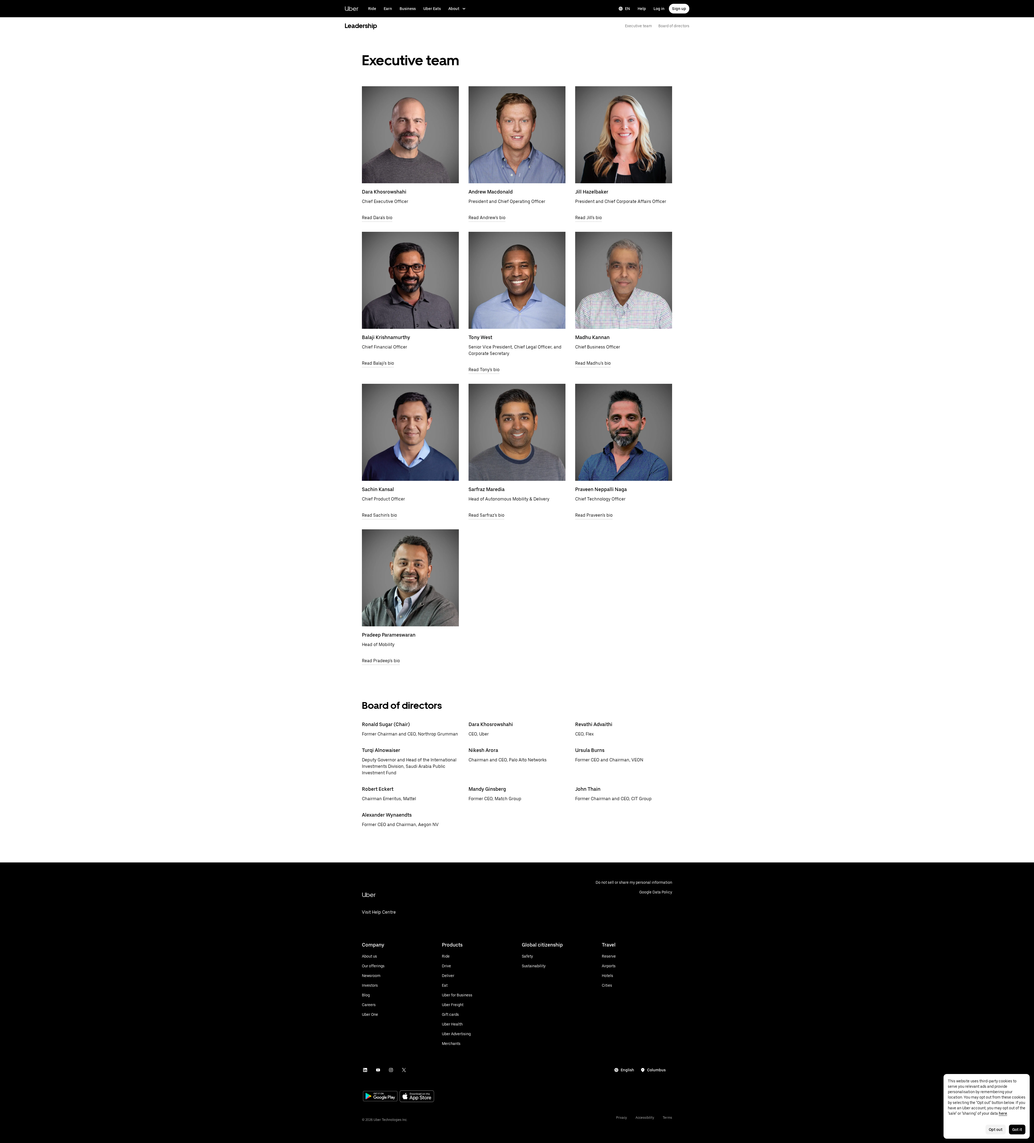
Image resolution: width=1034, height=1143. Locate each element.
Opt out (995, 1129)
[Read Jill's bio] (623, 134)
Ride (372, 8)
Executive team (638, 26)
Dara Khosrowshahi (384, 192)
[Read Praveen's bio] (623, 432)
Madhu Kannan (592, 337)
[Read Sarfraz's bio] (517, 432)
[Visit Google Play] (380, 1096)
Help (642, 8)
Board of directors (673, 26)
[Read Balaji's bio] (410, 280)
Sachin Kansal (378, 489)
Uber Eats (432, 8)
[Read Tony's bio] (517, 280)
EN (627, 8)
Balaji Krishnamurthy (386, 337)
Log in (659, 8)
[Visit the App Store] (417, 1096)
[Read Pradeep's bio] (410, 577)
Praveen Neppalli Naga (601, 489)
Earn (388, 8)
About (453, 8)
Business (408, 8)
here (1003, 1113)
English (627, 1070)
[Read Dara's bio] (410, 134)
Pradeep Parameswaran (388, 635)
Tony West (480, 337)
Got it (1017, 1129)
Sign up (679, 8)
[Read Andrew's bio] (517, 134)
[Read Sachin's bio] (410, 432)
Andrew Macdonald (491, 192)
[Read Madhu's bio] (623, 280)
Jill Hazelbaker (591, 192)
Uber (351, 8)
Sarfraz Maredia (487, 489)
